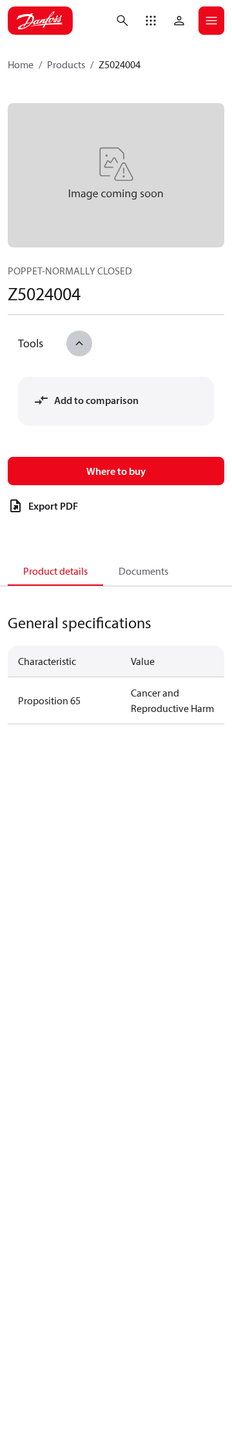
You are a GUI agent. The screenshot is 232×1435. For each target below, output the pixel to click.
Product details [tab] (55, 570)
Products (66, 64)
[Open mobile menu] (211, 20)
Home (21, 64)
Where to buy (116, 471)
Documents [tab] (143, 570)
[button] (151, 20)
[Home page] (40, 20)
